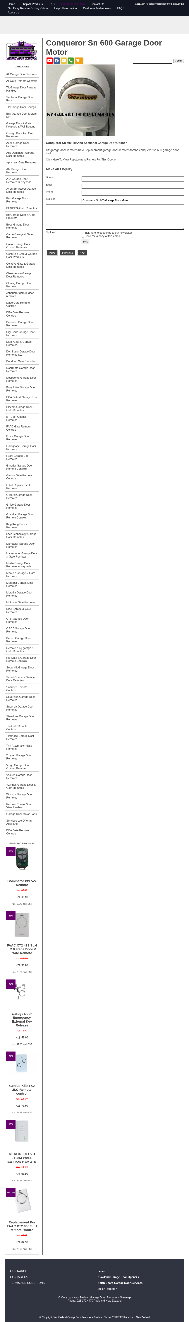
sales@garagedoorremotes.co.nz (166, 3)
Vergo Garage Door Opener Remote (18, 767)
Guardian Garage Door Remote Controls (20, 516)
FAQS (120, 8)
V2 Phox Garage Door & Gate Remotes (21, 786)
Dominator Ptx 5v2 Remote (22, 883)
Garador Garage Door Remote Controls (19, 467)
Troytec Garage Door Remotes (19, 757)
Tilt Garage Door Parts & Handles (21, 89)
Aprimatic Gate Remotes (21, 162)
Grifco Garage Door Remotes (18, 506)
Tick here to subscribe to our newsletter (108, 232)
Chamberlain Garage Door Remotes (18, 275)
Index (52, 252)
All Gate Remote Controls (21, 80)
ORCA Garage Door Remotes (18, 630)
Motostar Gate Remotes (20, 602)
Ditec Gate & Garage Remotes (19, 343)
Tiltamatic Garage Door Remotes (20, 737)
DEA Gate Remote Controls (17, 314)
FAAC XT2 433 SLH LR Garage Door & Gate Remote (22, 949)
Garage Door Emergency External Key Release (22, 1019)
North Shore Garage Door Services (119, 1282)
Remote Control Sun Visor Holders (18, 806)
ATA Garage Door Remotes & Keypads (18, 180)
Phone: (50, 191)
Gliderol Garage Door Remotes (19, 496)
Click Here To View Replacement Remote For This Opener (81, 159)
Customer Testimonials (97, 8)
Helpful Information (65, 8)
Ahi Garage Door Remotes (16, 170)
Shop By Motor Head (72, 4)
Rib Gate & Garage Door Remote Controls (21, 659)
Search (178, 61)
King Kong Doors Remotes (16, 526)
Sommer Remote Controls (16, 688)
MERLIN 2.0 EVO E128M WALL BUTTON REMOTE (21, 1158)
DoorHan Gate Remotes (21, 361)
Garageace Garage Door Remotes (21, 447)
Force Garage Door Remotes (18, 438)
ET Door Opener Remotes (16, 418)
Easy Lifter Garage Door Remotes (21, 389)
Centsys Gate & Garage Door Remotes (20, 265)
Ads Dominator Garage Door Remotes (20, 154)
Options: (51, 232)
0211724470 (141, 3)
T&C (52, 4)
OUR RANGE (18, 1271)
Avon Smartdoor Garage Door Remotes (21, 190)
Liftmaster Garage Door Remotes (20, 545)
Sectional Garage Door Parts (20, 99)
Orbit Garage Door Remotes (17, 620)
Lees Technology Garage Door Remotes (21, 535)
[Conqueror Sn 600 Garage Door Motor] (80, 135)
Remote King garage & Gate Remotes (20, 649)
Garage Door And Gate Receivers (20, 135)
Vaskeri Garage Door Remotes (19, 776)
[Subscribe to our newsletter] (64, 60)
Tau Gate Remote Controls (17, 727)
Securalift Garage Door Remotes (20, 669)
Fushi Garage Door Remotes (17, 457)
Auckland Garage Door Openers (118, 1277)
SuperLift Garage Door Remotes (19, 708)
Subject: (50, 199)
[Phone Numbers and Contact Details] (71, 60)
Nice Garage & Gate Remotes (18, 610)
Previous (67, 252)
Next (82, 252)
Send (85, 241)
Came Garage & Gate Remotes (19, 236)
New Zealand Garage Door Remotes (95, 1297)
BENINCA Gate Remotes (21, 208)
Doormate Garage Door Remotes (20, 369)
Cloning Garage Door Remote (19, 285)
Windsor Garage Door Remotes (19, 796)
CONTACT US (19, 1277)
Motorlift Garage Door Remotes (19, 594)
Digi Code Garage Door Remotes (20, 333)
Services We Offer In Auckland (19, 822)
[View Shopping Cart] (79, 60)
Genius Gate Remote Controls (19, 477)
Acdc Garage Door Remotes (17, 144)
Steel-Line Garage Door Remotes (20, 718)
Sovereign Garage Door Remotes (20, 698)
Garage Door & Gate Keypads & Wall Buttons (20, 125)
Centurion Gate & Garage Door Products (21, 255)
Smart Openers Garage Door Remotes (20, 679)
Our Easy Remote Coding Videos (28, 8)
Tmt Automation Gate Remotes (19, 747)
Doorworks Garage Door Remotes (21, 379)
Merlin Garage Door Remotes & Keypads (18, 565)
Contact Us (97, 4)
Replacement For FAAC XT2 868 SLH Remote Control (22, 1226)
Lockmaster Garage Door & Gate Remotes (21, 555)
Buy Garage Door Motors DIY (21, 115)
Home (11, 4)
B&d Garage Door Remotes (17, 200)
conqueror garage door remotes (20, 294)
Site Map (98, 1317)
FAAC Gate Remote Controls (18, 428)
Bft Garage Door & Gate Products (20, 216)
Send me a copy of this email (102, 235)
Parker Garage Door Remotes (18, 640)
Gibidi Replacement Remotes (18, 486)
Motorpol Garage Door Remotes (19, 584)
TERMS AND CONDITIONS (27, 1282)
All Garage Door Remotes (21, 74)
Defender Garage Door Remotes (20, 324)
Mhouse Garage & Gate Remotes (20, 574)
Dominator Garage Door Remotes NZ (20, 353)
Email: (49, 184)
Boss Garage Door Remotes (17, 226)
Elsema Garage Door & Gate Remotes (20, 408)
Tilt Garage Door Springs (21, 107)
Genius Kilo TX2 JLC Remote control (22, 1089)
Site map (125, 1297)
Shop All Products (32, 4)
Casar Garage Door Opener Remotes (18, 245)
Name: (50, 177)
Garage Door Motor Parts (21, 813)
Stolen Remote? (107, 1288)
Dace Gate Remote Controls (18, 304)
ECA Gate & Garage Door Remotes (21, 399)
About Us (13, 12)
